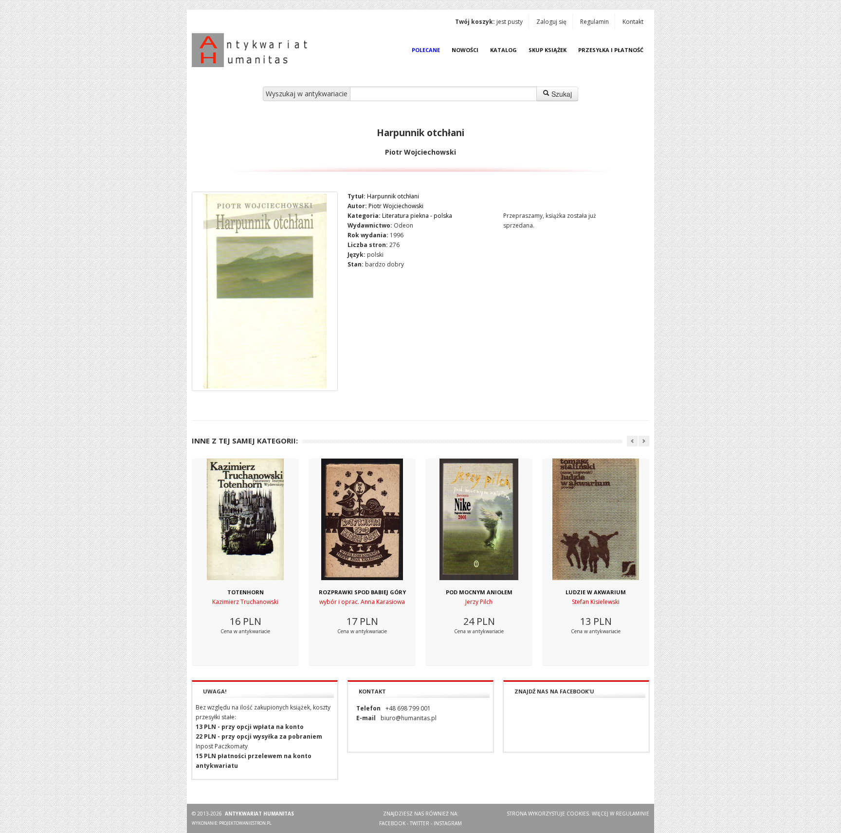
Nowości (465, 49)
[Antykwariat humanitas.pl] (252, 50)
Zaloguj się (551, 22)
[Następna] (644, 441)
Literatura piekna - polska (417, 216)
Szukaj (560, 94)
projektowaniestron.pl (245, 823)
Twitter (419, 823)
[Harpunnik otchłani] (265, 291)
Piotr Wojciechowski (395, 206)
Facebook (392, 823)
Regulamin (594, 22)
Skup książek (548, 49)
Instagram (448, 823)
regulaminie (632, 813)
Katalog (503, 49)
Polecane (426, 49)
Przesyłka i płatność (610, 49)
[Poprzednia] (632, 441)
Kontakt (632, 22)
